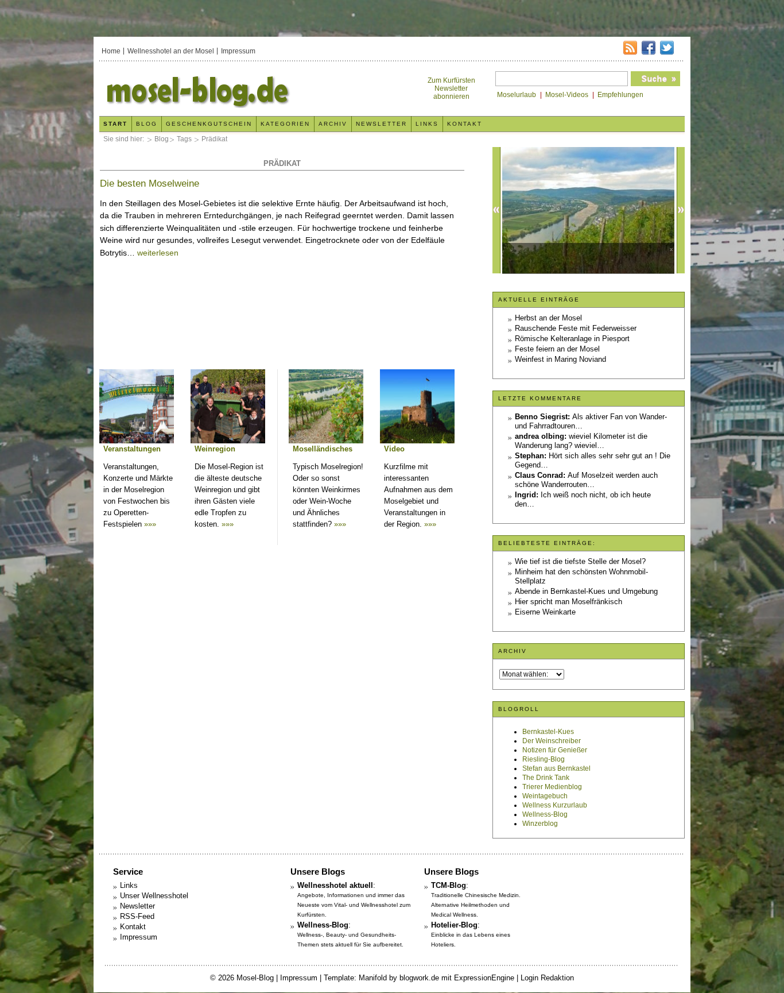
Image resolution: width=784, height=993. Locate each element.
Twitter (667, 48)
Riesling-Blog (543, 759)
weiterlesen (157, 252)
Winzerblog (540, 824)
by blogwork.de (414, 977)
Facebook (648, 48)
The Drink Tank (545, 778)
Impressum (238, 51)
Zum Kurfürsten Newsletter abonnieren (451, 88)
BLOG (146, 124)
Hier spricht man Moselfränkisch (568, 601)
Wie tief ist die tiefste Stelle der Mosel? (580, 561)
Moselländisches (322, 449)
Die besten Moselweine (149, 183)
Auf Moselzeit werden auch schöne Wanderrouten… (586, 480)
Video (394, 449)
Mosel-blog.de (244, 90)
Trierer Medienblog (552, 787)
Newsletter (381, 124)
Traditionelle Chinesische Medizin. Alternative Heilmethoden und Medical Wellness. (476, 905)
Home (111, 51)
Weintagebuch (545, 796)
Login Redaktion (547, 977)
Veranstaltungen (132, 449)
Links (427, 124)
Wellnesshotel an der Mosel (170, 51)
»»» (150, 524)
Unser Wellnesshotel (154, 895)
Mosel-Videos (566, 95)
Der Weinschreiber (551, 741)
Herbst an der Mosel (548, 318)
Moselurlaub (516, 95)
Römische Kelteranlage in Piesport (572, 338)
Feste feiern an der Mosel (557, 349)
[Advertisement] (282, 332)
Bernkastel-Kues (548, 732)
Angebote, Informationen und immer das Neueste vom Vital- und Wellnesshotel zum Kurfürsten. (353, 905)
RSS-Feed (137, 916)
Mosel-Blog (255, 977)
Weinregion (215, 449)
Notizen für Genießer (554, 750)
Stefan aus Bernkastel (556, 768)
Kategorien (285, 124)
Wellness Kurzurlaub (554, 805)
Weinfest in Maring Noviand (560, 359)
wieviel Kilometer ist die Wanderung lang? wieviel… (581, 441)
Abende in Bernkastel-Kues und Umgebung (586, 591)
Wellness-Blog (545, 814)
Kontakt (464, 124)
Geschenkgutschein (209, 124)
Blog (161, 139)
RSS (630, 48)
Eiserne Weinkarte (545, 612)
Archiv (333, 124)
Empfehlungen (620, 95)
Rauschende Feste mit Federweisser (575, 328)
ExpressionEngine (484, 977)
